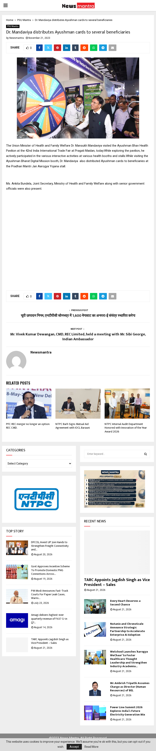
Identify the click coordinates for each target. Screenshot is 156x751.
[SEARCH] (145, 454)
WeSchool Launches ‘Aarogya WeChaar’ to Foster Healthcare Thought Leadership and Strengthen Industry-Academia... (129, 659)
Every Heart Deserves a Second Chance (125, 603)
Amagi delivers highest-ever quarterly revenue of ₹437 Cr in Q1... (49, 619)
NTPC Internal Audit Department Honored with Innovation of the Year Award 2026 (126, 428)
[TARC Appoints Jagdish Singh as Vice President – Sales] (17, 645)
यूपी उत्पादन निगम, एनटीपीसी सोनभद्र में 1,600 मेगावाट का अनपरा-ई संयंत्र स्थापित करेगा (78, 316)
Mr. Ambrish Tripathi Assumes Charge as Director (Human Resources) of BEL (130, 687)
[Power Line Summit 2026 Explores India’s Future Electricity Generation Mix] (95, 713)
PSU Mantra (12, 26)
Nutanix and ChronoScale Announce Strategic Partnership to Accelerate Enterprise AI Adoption (127, 629)
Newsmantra (16, 38)
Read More (91, 746)
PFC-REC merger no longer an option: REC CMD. (28, 426)
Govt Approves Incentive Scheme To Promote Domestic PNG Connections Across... (50, 570)
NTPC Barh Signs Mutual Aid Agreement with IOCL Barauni (72, 426)
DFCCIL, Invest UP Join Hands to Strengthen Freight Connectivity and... (49, 546)
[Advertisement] (78, 239)
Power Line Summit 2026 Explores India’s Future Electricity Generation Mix (127, 711)
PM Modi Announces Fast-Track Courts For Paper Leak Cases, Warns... (49, 594)
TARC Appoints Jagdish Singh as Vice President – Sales (50, 641)
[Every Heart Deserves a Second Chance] (95, 606)
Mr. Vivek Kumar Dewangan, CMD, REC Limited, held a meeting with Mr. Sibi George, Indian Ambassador (78, 336)
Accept (74, 746)
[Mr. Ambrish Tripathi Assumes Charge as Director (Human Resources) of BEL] (95, 688)
